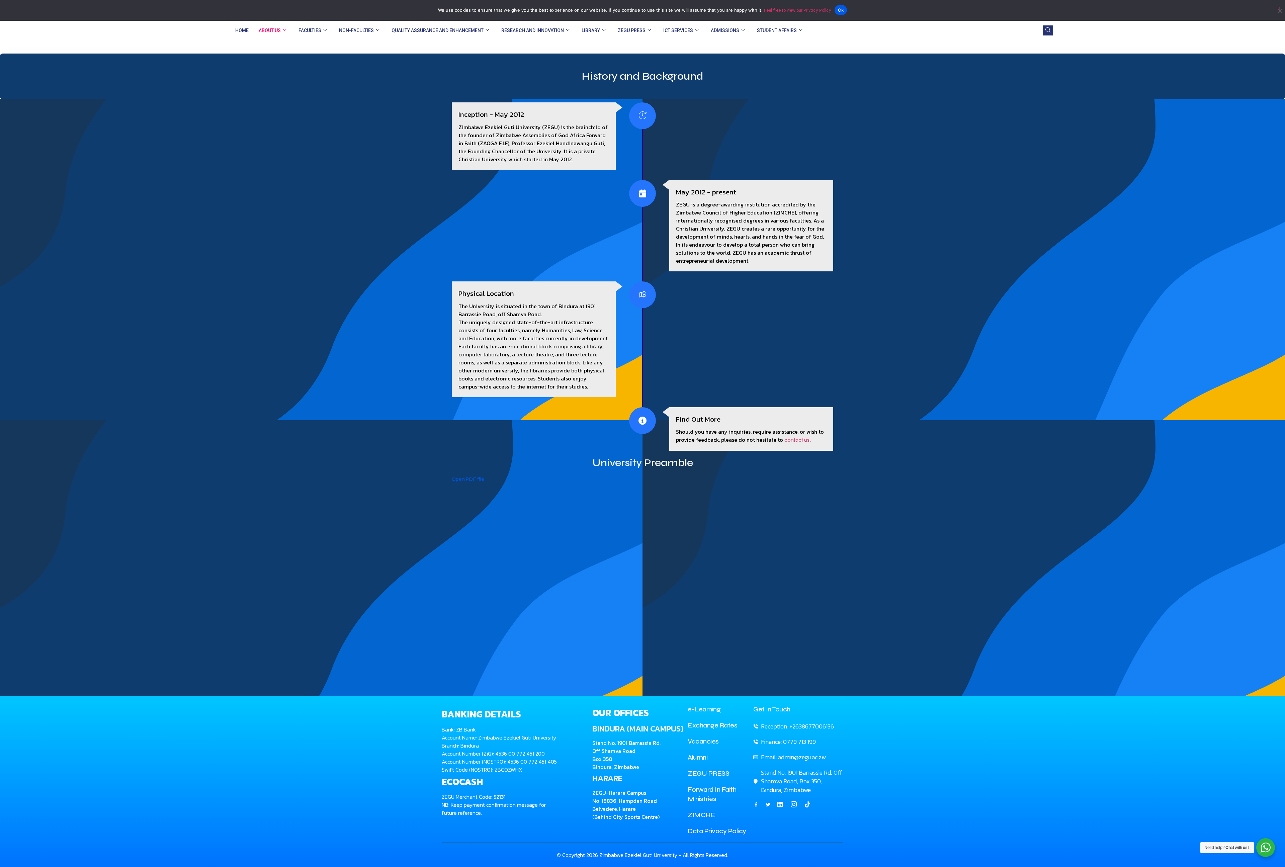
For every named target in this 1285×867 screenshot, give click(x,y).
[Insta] (793, 804)
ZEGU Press (632, 30)
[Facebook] (756, 804)
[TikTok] (807, 804)
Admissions (725, 30)
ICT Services (678, 30)
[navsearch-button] (1048, 30)
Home (242, 30)
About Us (270, 30)
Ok (841, 10)
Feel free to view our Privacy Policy (797, 10)
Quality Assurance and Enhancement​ (438, 30)
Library (591, 30)
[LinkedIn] (780, 804)
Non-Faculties (356, 30)
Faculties (309, 30)
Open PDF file (468, 479)
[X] (768, 804)
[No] (1279, 9)
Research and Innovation (532, 30)
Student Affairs (777, 30)
